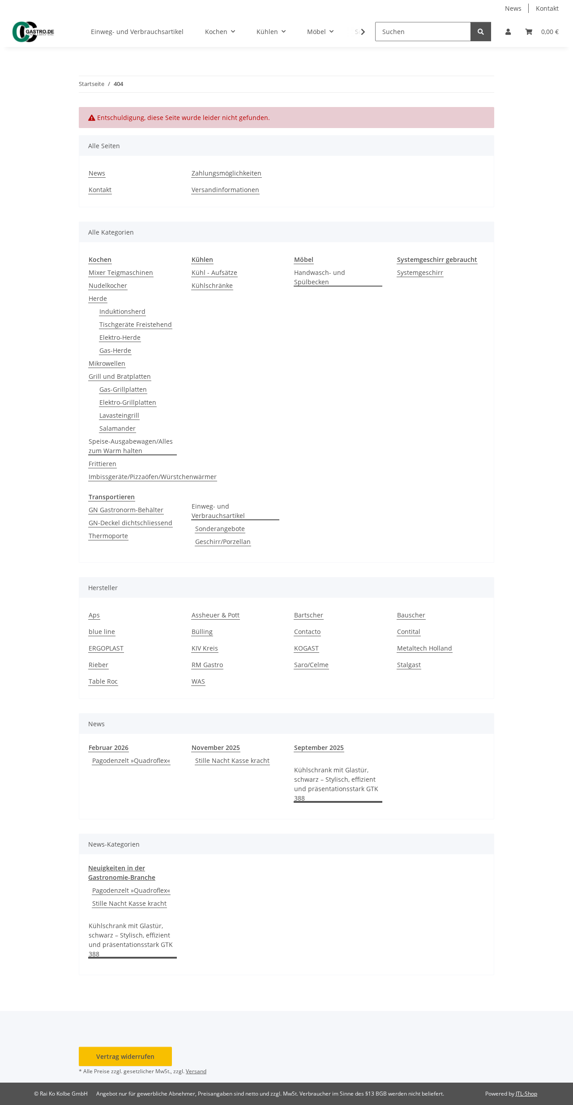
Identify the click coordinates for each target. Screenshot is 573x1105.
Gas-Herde (115, 350)
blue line (102, 631)
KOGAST (306, 648)
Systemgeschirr (420, 272)
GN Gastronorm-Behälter (126, 509)
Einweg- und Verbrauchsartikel (218, 511)
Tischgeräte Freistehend (135, 324)
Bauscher (411, 615)
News (513, 8)
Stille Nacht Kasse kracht (232, 760)
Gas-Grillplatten (123, 389)
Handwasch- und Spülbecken (319, 277)
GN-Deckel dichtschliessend (130, 522)
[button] (508, 31)
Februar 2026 (108, 747)
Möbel (303, 259)
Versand (196, 1071)
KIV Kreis (205, 648)
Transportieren (112, 497)
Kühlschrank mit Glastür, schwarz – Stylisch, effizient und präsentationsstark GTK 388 (336, 784)
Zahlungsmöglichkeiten (226, 173)
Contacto (307, 631)
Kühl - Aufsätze (214, 272)
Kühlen (202, 259)
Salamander (117, 428)
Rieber (98, 664)
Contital (408, 631)
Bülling (202, 631)
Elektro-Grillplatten (127, 402)
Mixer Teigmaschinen (121, 272)
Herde (98, 298)
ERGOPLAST (106, 648)
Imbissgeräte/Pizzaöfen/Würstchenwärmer (153, 476)
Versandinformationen (225, 189)
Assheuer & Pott (215, 615)
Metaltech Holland (424, 648)
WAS (198, 681)
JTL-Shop (526, 1093)
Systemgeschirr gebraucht (437, 259)
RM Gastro (207, 664)
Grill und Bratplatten (120, 376)
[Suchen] (480, 31)
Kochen (100, 259)
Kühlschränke (212, 285)
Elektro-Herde (120, 337)
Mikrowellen (107, 363)
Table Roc (103, 681)
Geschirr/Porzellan (223, 541)
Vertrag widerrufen (125, 1056)
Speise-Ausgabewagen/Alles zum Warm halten (131, 446)
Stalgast (409, 664)
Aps (94, 615)
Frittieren (102, 463)
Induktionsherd (122, 311)
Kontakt (547, 8)
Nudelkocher (108, 285)
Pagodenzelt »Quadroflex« (131, 760)
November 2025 (216, 747)
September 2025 (319, 747)
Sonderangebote (220, 528)
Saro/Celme (311, 664)
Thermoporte (108, 535)
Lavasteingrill (119, 415)
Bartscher (308, 615)
